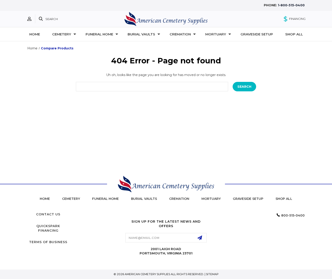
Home (34, 34)
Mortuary (211, 199)
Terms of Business (48, 242)
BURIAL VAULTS (141, 34)
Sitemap (212, 274)
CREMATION (180, 34)
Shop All (284, 199)
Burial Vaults (144, 199)
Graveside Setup (248, 199)
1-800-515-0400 (291, 5)
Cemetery (71, 199)
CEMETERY (61, 34)
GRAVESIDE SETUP (257, 34)
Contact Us (48, 214)
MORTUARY (215, 34)
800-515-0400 (293, 215)
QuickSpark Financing (48, 228)
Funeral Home (105, 199)
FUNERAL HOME (99, 34)
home (45, 199)
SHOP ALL (294, 34)
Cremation (179, 199)
